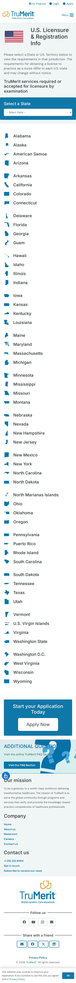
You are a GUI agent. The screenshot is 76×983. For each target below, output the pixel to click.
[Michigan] (8, 362)
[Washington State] (8, 641)
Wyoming (22, 681)
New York (22, 464)
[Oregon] (8, 521)
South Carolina (27, 561)
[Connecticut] (8, 202)
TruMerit (31, 962)
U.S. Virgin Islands (31, 623)
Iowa (18, 295)
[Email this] (22, 944)
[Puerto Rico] (8, 543)
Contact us (11, 844)
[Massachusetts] (8, 353)
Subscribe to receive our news (23, 870)
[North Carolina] (8, 473)
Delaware (22, 215)
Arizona (20, 163)
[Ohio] (8, 503)
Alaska (20, 145)
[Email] (51, 922)
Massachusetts (28, 353)
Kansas (20, 304)
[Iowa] (8, 295)
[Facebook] (24, 922)
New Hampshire (29, 433)
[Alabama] (8, 136)
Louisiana (22, 322)
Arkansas (22, 175)
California (22, 184)
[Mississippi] (8, 384)
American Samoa (30, 154)
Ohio (17, 503)
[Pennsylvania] (8, 534)
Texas (19, 592)
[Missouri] (8, 393)
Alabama (22, 136)
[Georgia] (8, 233)
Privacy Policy (38, 957)
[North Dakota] (8, 482)
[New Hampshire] (8, 433)
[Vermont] (8, 614)
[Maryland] (8, 344)
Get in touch (12, 865)
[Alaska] (8, 145)
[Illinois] (8, 273)
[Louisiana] (8, 322)
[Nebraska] (8, 415)
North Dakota (26, 482)
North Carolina (27, 473)
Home (7, 824)
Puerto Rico (24, 543)
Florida (20, 224)
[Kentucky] (8, 313)
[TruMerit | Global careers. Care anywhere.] (19, 15)
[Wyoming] (8, 681)
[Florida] (8, 224)
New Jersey (25, 442)
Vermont (21, 614)
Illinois (19, 273)
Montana (21, 402)
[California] (8, 184)
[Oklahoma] (8, 512)
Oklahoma (23, 512)
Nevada (21, 424)
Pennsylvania (26, 534)
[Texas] (8, 592)
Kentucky (22, 313)
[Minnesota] (8, 375)
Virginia (21, 632)
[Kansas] (8, 304)
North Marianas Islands (36, 494)
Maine (19, 335)
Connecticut (25, 202)
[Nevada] (8, 424)
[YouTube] (33, 922)
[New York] (8, 464)
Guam (19, 242)
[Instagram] (42, 922)
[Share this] (33, 944)
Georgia (21, 233)
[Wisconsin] (8, 672)
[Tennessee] (8, 583)
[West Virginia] (8, 663)
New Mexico (25, 455)
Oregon (20, 521)
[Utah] (8, 601)
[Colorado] (8, 193)
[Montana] (8, 402)
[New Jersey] (8, 442)
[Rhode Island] (8, 552)
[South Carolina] (8, 561)
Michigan (22, 362)
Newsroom (10, 834)
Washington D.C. (29, 654)
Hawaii (20, 255)
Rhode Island (26, 552)
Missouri (21, 393)
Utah (17, 601)
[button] (67, 15)
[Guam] (8, 242)
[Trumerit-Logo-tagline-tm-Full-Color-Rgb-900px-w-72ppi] (38, 892)
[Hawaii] (8, 255)
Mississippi (24, 384)
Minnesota (23, 375)
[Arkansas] (8, 175)
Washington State (30, 641)
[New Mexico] (8, 455)
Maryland (22, 344)
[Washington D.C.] (8, 654)
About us (9, 829)
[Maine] (8, 335)
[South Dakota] (8, 574)
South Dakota (26, 574)
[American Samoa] (8, 154)
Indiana (20, 282)
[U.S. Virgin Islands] (8, 623)
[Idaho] (8, 264)
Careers (9, 839)
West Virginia (26, 663)
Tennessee (23, 583)
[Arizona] (8, 163)
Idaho (18, 264)
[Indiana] (8, 282)
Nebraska (22, 415)
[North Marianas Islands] (8, 494)
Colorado (22, 193)
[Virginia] (8, 632)
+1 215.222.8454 (13, 860)
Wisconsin (23, 672)
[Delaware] (8, 215)
